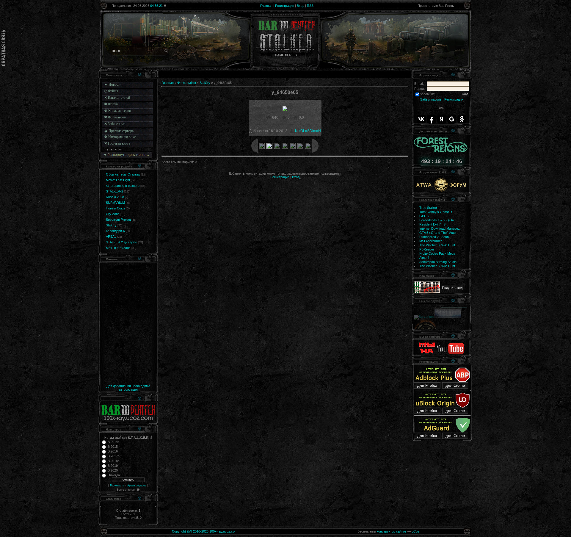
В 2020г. (114, 470)
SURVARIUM (115, 202)
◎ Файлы (111, 91)
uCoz (415, 531)
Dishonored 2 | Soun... (435, 237)
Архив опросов (136, 485)
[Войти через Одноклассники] (461, 119)
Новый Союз (115, 208)
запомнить (428, 94)
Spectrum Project (118, 219)
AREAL (111, 236)
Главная (266, 5)
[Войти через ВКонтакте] (421, 119)
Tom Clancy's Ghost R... (437, 212)
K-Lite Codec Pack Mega (437, 253)
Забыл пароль (431, 99)
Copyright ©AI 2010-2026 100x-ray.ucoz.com (204, 531)
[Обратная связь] (4, 48)
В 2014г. (114, 442)
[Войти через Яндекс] (441, 119)
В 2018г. (114, 461)
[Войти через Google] (451, 119)
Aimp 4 (424, 257)
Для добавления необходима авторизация (128, 387)
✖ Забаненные (114, 124)
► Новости (112, 84)
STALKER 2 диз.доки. (121, 242)
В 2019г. (114, 465)
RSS (310, 5)
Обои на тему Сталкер (123, 174)
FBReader (426, 249)
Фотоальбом (186, 82)
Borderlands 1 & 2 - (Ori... (438, 220)
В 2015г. (114, 446)
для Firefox (427, 385)
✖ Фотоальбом (115, 117)
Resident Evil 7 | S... (433, 224)
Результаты (117, 485)
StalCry (111, 225)
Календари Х (115, 231)
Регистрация (284, 5)
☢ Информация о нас (120, 137)
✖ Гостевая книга (117, 143)
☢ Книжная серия (117, 111)
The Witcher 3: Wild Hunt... (438, 245)
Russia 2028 (115, 197)
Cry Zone (113, 214)
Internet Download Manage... (440, 228)
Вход (300, 5)
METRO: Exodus (118, 248)
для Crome (455, 385)
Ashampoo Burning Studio (438, 262)
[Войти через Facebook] (431, 119)
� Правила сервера (119, 131)
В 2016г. (114, 451)
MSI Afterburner (430, 241)
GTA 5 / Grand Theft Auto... (438, 232)
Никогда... (115, 475)
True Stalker (428, 207)
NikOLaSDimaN (308, 131)
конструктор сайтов (392, 531)
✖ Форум (111, 104)
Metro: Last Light (118, 180)
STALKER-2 (114, 191)
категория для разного (122, 185)
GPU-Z (424, 216)
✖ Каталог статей (117, 97)
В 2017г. (114, 456)
